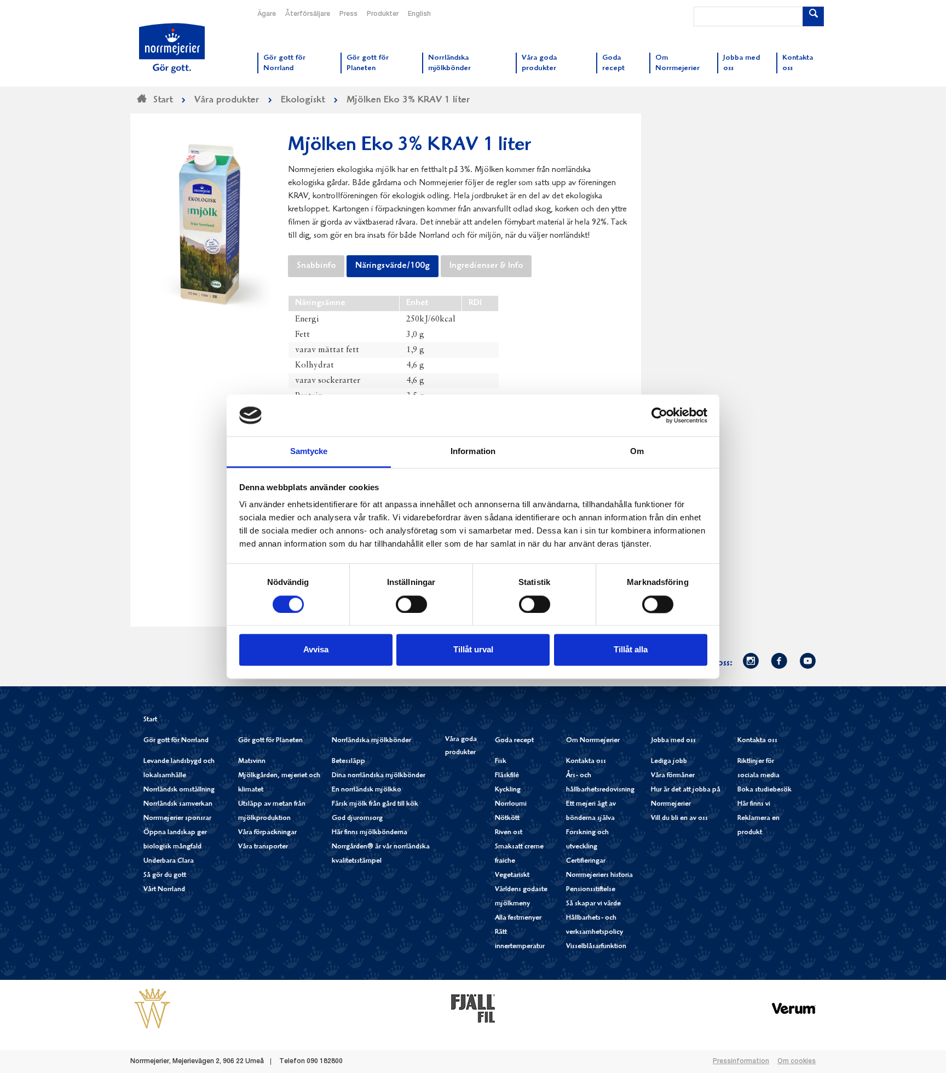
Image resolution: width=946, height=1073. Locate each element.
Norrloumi (511, 804)
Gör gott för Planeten (270, 740)
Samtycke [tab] (309, 451)
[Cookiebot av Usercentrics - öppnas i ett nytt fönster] (659, 415)
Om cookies (796, 1061)
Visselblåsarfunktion (596, 946)
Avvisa (315, 650)
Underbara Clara (168, 861)
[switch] (411, 603)
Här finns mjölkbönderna (369, 832)
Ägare (266, 14)
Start (150, 720)
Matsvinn (252, 761)
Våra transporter (263, 847)
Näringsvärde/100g (392, 266)
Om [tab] (637, 451)
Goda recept (514, 740)
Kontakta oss (586, 761)
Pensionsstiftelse (590, 889)
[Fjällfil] (473, 1008)
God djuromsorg (357, 818)
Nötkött (507, 818)
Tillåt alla (631, 650)
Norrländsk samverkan (177, 804)
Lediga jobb (669, 761)
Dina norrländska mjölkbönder (378, 775)
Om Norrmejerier (593, 740)
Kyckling (508, 790)
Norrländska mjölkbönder (371, 740)
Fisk (500, 761)
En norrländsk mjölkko (366, 790)
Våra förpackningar (267, 832)
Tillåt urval (473, 650)
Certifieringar (585, 861)
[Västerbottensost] (152, 1008)
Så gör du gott (164, 875)
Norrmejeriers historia (599, 875)
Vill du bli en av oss (679, 818)
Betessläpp (348, 761)
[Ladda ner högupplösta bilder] (209, 220)
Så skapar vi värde (593, 904)
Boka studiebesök (764, 790)
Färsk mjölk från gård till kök (375, 804)
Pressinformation (741, 1061)
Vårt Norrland (164, 889)
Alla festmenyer (518, 918)
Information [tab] (473, 451)
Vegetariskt (512, 875)
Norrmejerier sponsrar (177, 818)
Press (348, 14)
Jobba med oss (673, 740)
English (419, 14)
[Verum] (794, 1008)
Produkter (383, 14)
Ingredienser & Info (486, 266)
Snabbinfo (316, 266)
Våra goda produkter (461, 746)
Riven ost (508, 832)
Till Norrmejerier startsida (172, 48)
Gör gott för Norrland (176, 740)
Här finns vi (753, 804)
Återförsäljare (307, 14)
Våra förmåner (673, 775)
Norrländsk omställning (179, 790)
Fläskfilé (507, 775)
